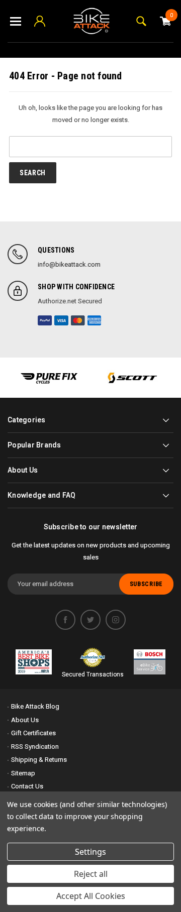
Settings (90, 851)
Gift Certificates (33, 733)
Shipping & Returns (39, 759)
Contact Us (27, 786)
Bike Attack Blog (35, 706)
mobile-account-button (40, 21)
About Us (25, 720)
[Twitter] (90, 620)
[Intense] (49, 378)
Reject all (91, 873)
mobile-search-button (141, 21)
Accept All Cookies (90, 895)
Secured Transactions (93, 674)
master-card (78, 320)
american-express (94, 320)
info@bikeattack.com (69, 264)
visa (61, 320)
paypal (45, 320)
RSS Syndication (35, 746)
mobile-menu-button (16, 21)
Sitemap (23, 773)
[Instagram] (116, 620)
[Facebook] (65, 620)
